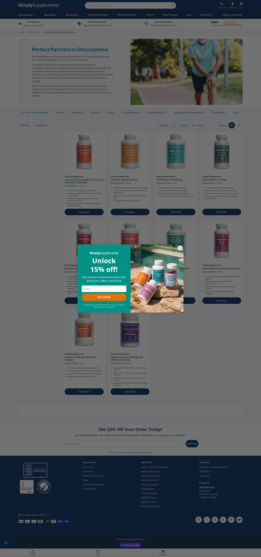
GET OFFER (104, 297)
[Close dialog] (180, 248)
